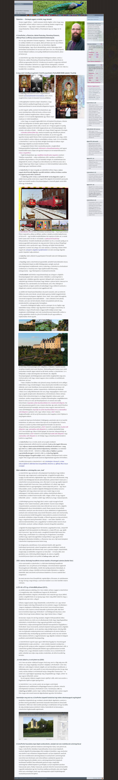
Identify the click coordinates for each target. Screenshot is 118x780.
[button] (60, 13)
